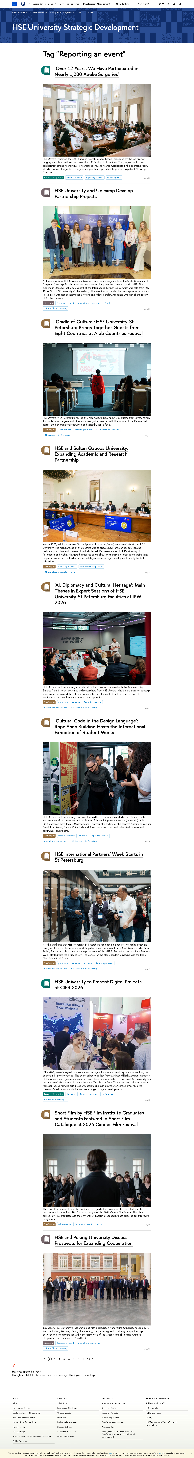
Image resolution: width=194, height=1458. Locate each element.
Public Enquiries (20, 1441)
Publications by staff (155, 1403)
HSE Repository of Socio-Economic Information (162, 1423)
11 (93, 1359)
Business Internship (65, 1436)
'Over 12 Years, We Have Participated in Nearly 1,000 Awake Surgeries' (96, 71)
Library (149, 1417)
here (110, 1453)
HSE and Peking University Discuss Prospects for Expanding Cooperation (94, 1240)
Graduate (61, 1417)
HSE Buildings (19, 1431)
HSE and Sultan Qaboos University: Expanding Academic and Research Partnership (91, 454)
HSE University (20, 12)
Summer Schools (64, 1427)
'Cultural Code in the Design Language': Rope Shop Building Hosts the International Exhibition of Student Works (100, 726)
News (90, 12)
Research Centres (110, 1408)
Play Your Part (145, 3)
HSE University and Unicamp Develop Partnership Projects (94, 193)
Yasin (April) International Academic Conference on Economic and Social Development (118, 1434)
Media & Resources (158, 1398)
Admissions (62, 1403)
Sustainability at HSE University (27, 1413)
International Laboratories (113, 1403)
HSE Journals (152, 1408)
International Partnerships (24, 1422)
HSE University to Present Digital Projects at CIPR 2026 (98, 984)
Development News (69, 3)
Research (107, 1398)
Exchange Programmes (67, 1422)
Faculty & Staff (20, 1427)
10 (88, 1359)
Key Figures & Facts (21, 1408)
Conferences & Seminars (113, 1422)
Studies (62, 1398)
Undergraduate (64, 1413)
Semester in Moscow (66, 1431)
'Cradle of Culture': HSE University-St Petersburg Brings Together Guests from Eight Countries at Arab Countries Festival (99, 327)
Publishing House (153, 1413)
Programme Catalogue (67, 1408)
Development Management (96, 3)
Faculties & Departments (24, 1417)
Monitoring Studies (110, 1417)
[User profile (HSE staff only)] (174, 4)
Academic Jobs (108, 1427)
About (17, 1398)
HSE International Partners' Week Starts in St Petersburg (99, 857)
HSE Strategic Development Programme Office (57, 12)
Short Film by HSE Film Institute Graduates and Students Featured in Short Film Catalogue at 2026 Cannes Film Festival (99, 1118)
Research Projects (110, 1413)
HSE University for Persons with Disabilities (32, 1436)
